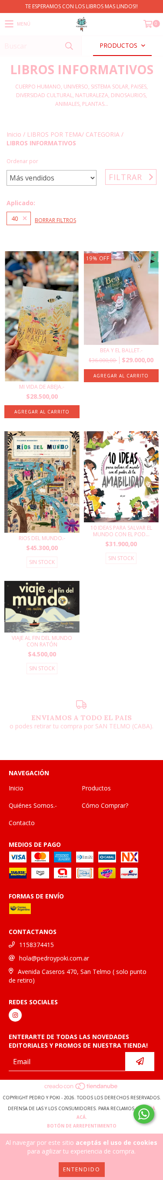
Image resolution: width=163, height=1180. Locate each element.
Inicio (14, 134)
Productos (96, 788)
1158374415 (36, 945)
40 (14, 218)
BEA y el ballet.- (121, 350)
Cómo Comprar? (105, 805)
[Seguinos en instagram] (15, 1015)
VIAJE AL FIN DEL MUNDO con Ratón (42, 641)
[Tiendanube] (81, 1089)
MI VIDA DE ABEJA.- (41, 387)
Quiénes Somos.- (33, 805)
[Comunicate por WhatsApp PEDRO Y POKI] (143, 1114)
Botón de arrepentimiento (81, 1126)
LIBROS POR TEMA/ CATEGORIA (73, 134)
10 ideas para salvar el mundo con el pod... (121, 531)
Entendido (81, 1169)
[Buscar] (68, 46)
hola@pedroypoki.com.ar (54, 958)
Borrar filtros (55, 220)
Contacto (22, 823)
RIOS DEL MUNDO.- (42, 538)
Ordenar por (22, 161)
